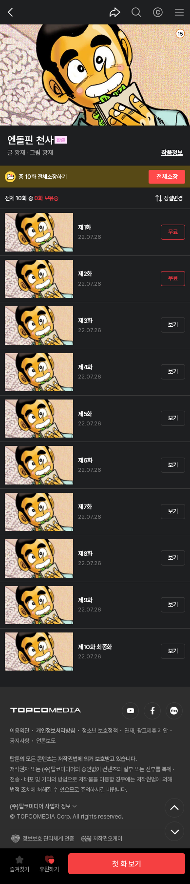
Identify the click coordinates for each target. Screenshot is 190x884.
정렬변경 (173, 198)
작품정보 (172, 152)
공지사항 (19, 740)
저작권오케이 (107, 838)
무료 (172, 232)
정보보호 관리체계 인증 (48, 838)
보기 (172, 324)
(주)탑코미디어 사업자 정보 (40, 806)
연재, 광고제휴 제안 (146, 730)
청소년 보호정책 (99, 730)
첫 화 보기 (126, 864)
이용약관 (19, 730)
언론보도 (46, 740)
